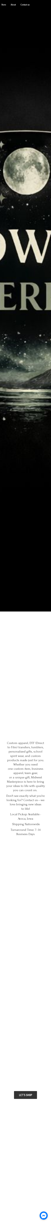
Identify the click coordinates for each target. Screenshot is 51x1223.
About (13, 4)
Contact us (25, 4)
